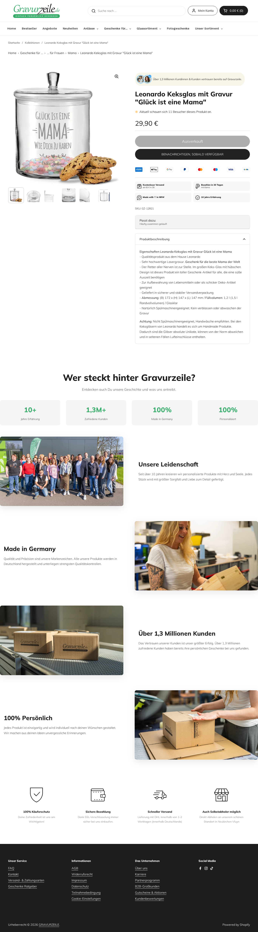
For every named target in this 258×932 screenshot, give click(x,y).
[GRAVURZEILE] (36, 11)
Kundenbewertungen (149, 898)
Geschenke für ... (31, 53)
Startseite (14, 42)
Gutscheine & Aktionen (150, 892)
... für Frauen (55, 53)
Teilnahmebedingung (86, 892)
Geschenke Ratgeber (22, 886)
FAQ (11, 868)
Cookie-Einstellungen (86, 898)
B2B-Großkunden (147, 886)
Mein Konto (206, 10)
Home (12, 53)
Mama (72, 53)
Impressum (79, 880)
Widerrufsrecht (82, 874)
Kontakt (13, 874)
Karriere (140, 874)
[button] (233, 10)
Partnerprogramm (147, 880)
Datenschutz (80, 886)
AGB (75, 868)
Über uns (141, 868)
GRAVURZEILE (49, 925)
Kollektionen (32, 42)
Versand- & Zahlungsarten (26, 880)
